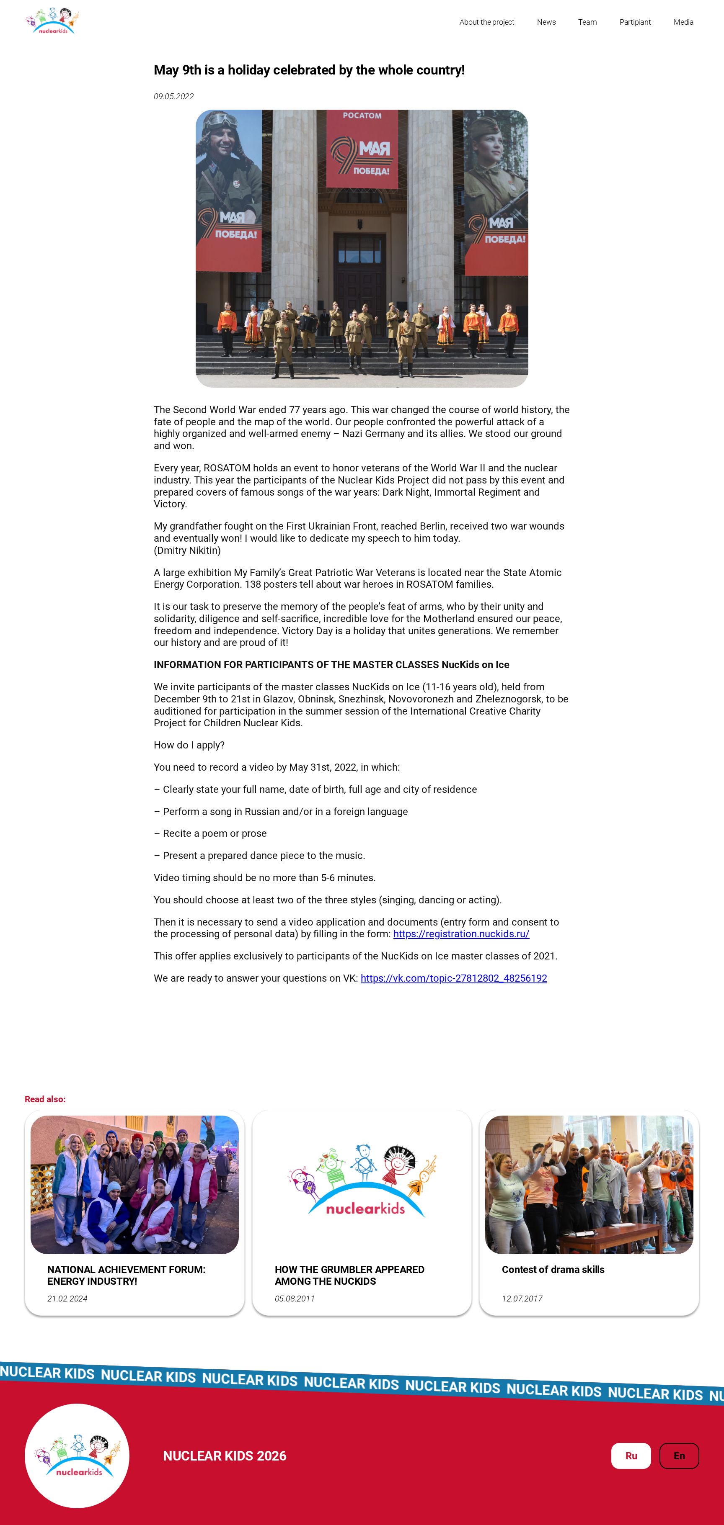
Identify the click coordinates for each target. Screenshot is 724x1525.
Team (587, 22)
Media (684, 22)
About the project (487, 22)
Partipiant (635, 22)
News (546, 22)
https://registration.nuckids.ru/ (461, 934)
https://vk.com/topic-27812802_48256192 (454, 978)
